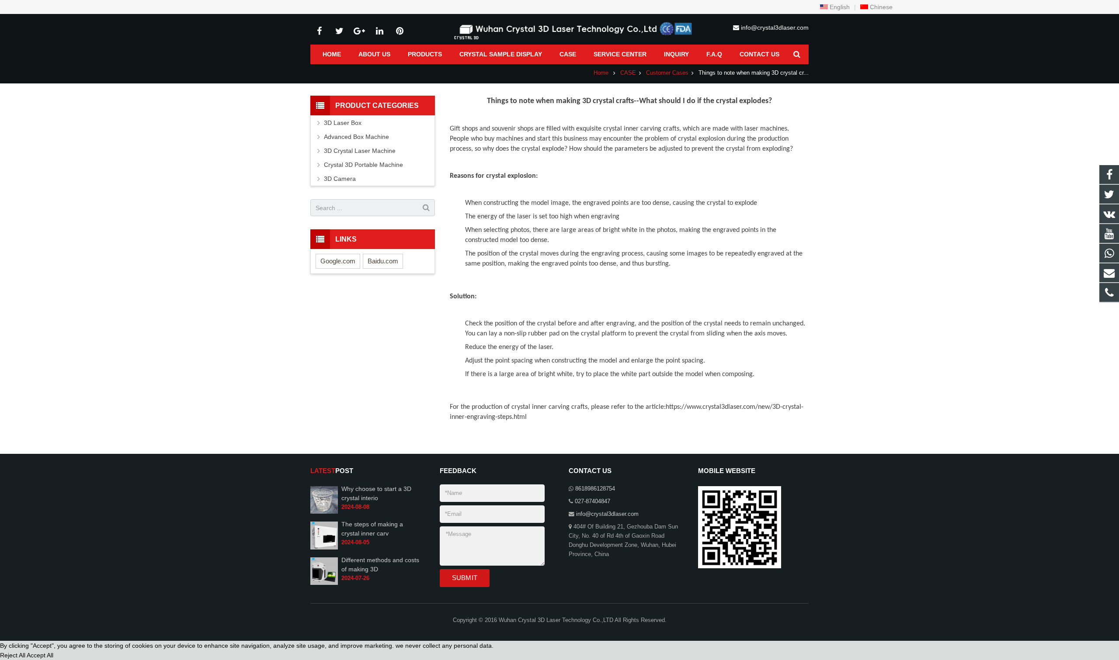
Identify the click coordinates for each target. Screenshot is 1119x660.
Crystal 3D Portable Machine (363, 164)
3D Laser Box (342, 122)
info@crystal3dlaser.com (775, 27)
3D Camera (340, 178)
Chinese (880, 6)
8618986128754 (595, 489)
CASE (628, 73)
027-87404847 (592, 501)
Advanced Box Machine (356, 136)
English (839, 6)
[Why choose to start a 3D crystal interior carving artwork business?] (324, 512)
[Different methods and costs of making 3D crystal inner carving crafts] (324, 583)
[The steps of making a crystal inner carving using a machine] (324, 548)
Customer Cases (667, 73)
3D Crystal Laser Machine (360, 150)
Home (601, 73)
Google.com (337, 261)
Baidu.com (383, 261)
